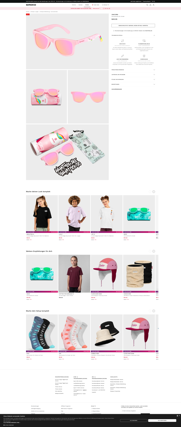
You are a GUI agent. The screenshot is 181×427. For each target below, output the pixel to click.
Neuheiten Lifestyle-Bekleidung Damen (118, 388)
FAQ (62, 411)
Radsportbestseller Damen (116, 379)
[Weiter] (153, 191)
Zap (60, 353)
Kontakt (63, 413)
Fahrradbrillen (58, 391)
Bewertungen (115, 84)
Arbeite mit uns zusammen (37, 411)
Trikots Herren (58, 386)
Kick (28, 353)
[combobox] (177, 415)
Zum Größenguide (117, 89)
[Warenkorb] (150, 5)
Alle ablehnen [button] (133, 420)
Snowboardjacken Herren (98, 381)
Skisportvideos (96, 411)
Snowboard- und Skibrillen (98, 390)
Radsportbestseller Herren (116, 381)
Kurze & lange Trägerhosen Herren (61, 380)
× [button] (179, 415)
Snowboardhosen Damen (98, 387)
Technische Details (117, 35)
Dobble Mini (95, 353)
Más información (7, 421)
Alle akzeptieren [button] (162, 420)
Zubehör (94, 392)
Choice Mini (127, 294)
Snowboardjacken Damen (98, 383)
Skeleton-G (30, 234)
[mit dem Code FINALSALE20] (100, 8)
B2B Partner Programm (66, 408)
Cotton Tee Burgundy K (66, 294)
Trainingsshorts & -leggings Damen (80, 390)
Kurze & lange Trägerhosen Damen (61, 384)
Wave (125, 234)
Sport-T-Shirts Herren (79, 387)
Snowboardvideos (96, 413)
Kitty (157, 234)
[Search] (147, 5)
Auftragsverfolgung (35, 408)
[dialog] (90, 420)
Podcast (33, 413)
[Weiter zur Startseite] (31, 5)
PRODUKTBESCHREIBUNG (118, 69)
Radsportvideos (96, 408)
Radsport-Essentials (115, 391)
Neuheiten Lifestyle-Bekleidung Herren (118, 384)
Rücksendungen (35, 406)
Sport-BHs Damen (78, 381)
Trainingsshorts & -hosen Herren (80, 394)
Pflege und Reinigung (118, 79)
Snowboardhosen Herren (98, 385)
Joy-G (93, 234)
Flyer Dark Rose (96, 294)
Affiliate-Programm (65, 406)
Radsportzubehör (59, 393)
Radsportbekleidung (62, 377)
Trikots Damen (58, 389)
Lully (60, 234)
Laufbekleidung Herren (79, 383)
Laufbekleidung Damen (79, 385)
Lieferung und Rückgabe (118, 74)
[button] (60, 422)
